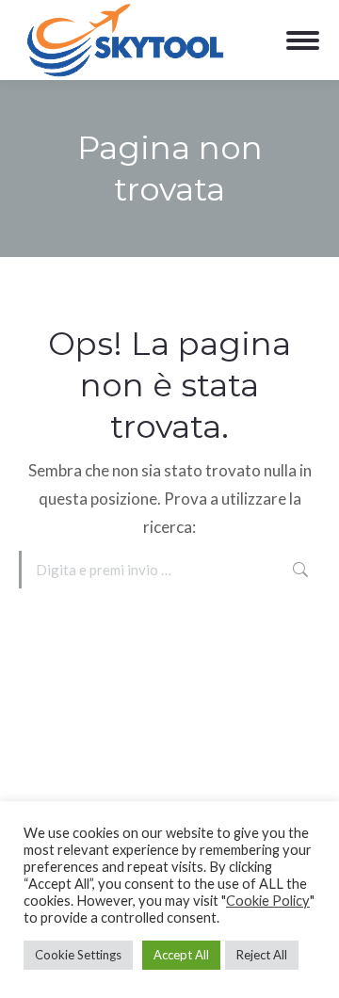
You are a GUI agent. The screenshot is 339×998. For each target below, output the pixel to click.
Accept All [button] (181, 954)
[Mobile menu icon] (302, 40)
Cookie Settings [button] (78, 954)
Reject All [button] (261, 954)
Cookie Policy (268, 901)
